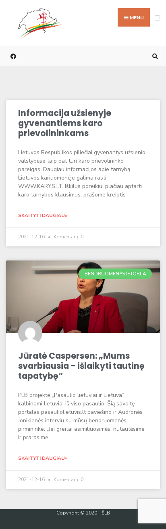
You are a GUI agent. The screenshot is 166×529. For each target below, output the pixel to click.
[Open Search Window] (154, 56)
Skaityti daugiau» (42, 215)
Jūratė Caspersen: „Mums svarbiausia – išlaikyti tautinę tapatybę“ (81, 365)
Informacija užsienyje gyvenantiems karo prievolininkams (64, 122)
